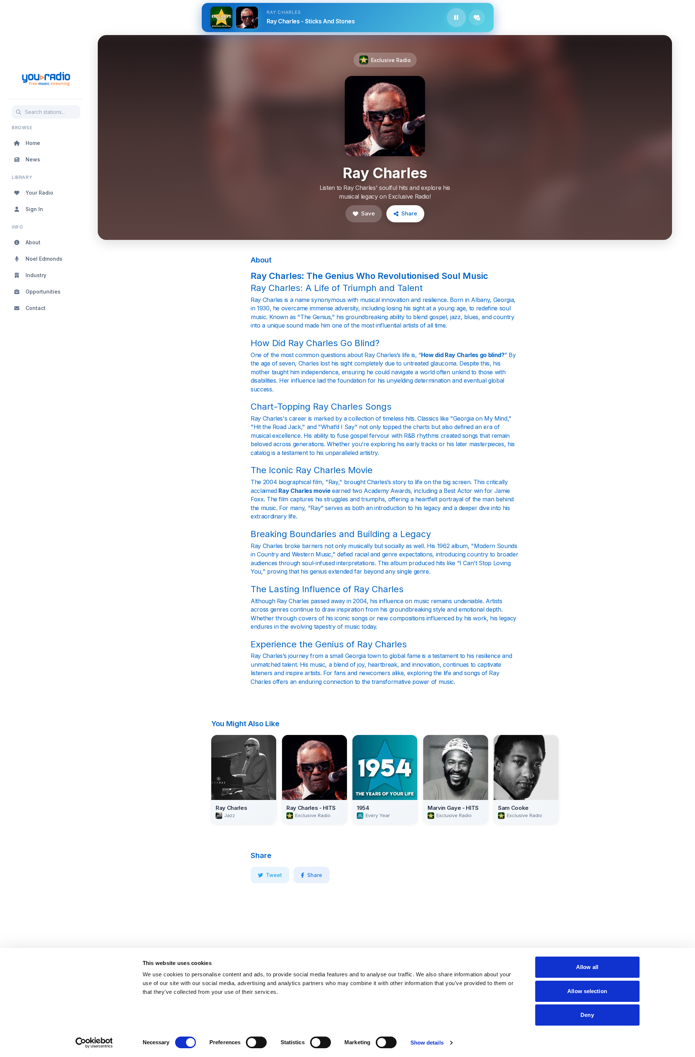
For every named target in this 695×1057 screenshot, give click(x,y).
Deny (587, 1015)
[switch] (256, 1042)
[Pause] (456, 17)
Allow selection (587, 991)
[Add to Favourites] (477, 17)
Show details (427, 1042)
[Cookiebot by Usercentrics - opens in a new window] (94, 1042)
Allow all (587, 967)
